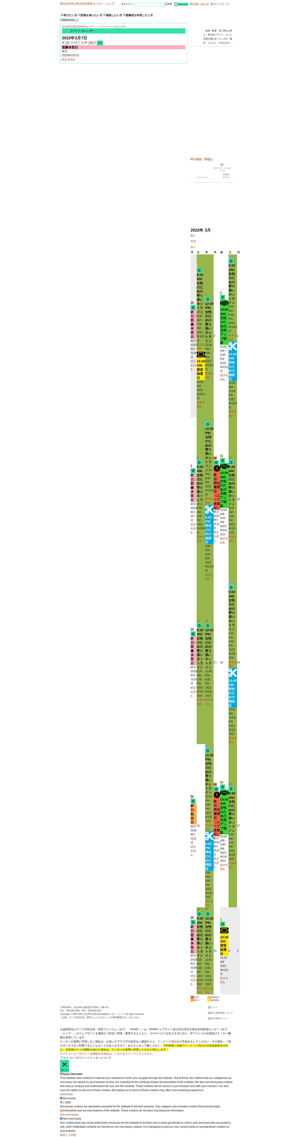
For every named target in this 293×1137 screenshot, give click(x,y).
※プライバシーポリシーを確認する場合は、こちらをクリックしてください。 (107, 1053)
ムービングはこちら (201, 177)
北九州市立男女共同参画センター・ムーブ (83, 26)
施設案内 (160, 10)
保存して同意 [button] (68, 1134)
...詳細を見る (223, 43)
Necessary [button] (66, 1094)
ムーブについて (189, 10)
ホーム (74, 10)
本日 (193, 241)
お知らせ (132, 10)
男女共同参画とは (218, 10)
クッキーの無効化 (168, 1041)
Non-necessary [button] (69, 1114)
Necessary (69, 1098)
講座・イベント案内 (103, 10)
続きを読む (68, 59)
